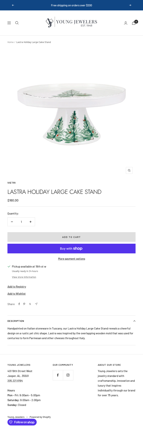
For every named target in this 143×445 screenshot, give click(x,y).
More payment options (71, 258)
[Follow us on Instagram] (68, 375)
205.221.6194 (15, 380)
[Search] (17, 23)
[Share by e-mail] (36, 304)
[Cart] (134, 23)
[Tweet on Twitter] (30, 304)
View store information (24, 277)
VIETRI (11, 182)
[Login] (125, 23)
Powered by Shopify (40, 416)
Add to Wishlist (16, 293)
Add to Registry (16, 286)
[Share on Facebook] (19, 304)
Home (10, 42)
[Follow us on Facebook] (58, 375)
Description (15, 320)
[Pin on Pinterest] (24, 304)
